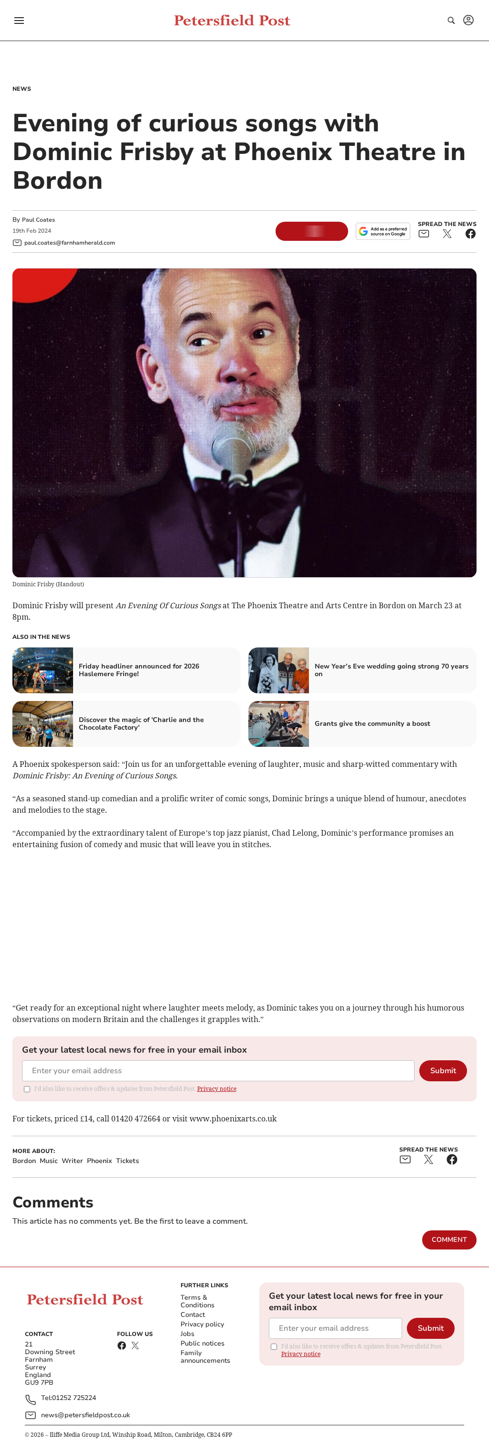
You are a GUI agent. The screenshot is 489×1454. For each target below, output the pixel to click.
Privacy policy (202, 1324)
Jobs (187, 1333)
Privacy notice (216, 1088)
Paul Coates (38, 220)
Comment (449, 1239)
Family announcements (205, 1356)
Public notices (202, 1343)
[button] (19, 20)
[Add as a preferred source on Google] (383, 231)
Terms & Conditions (197, 1301)
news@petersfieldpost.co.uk (85, 1415)
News (21, 89)
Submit (443, 1071)
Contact (193, 1314)
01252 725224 (74, 1398)
